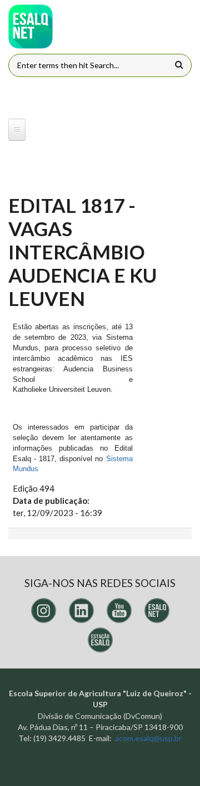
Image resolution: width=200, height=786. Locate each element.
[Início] (30, 26)
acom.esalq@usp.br (148, 738)
